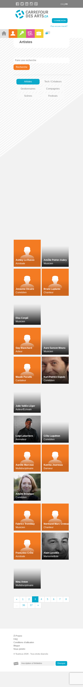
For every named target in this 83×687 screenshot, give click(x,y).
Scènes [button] (28, 96)
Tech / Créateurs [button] (53, 81)
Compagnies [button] (53, 88)
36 (23, 605)
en (62, 4)
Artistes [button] (28, 81)
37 (31, 605)
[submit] (61, 663)
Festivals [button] (53, 96)
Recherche (21, 67)
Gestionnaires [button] (28, 88)
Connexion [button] (60, 21)
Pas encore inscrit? (59, 26)
